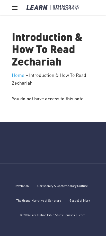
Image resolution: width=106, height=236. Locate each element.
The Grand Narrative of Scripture (38, 200)
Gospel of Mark (79, 200)
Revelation (22, 186)
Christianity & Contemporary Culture (62, 186)
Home (18, 75)
